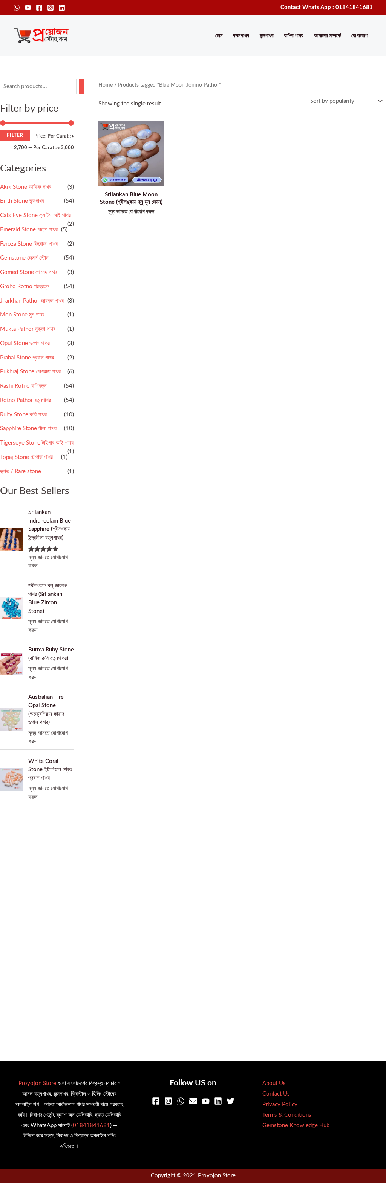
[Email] (193, 1101)
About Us (274, 1083)
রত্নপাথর (241, 35)
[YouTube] (28, 7)
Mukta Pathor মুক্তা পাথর (27, 329)
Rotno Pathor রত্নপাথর (25, 400)
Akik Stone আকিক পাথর (25, 187)
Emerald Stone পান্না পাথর (29, 229)
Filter (15, 135)
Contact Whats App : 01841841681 (326, 7)
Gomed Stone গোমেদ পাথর (28, 272)
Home (105, 85)
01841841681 (91, 1125)
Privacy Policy (279, 1104)
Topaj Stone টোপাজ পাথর (26, 457)
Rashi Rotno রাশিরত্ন (23, 386)
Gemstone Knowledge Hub (295, 1125)
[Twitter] (230, 1101)
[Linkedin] (61, 7)
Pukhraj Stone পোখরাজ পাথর (30, 371)
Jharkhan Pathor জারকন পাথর (32, 301)
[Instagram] (50, 7)
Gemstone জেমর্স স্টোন (24, 258)
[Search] (81, 86)
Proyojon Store (37, 1083)
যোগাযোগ (359, 35)
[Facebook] (39, 7)
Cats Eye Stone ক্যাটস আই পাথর (35, 215)
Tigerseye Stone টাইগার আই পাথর (37, 443)
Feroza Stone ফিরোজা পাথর (29, 244)
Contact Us (276, 1094)
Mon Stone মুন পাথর (22, 315)
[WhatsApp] (16, 7)
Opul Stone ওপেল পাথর (25, 343)
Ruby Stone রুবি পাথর (23, 414)
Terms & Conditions (286, 1115)
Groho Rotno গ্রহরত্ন (24, 286)
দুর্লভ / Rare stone (20, 471)
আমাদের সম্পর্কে (327, 35)
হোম (218, 35)
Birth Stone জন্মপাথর (22, 201)
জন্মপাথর (267, 35)
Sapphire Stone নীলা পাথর (28, 428)
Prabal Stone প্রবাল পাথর (27, 358)
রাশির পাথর (293, 35)
